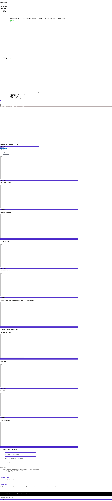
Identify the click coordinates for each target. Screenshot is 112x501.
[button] (3, 8)
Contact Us (5, 57)
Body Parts (6, 106)
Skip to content (3, 1)
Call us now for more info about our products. (14, 458)
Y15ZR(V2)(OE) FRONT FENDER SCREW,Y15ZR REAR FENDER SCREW (17, 300)
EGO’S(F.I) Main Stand (5, 212)
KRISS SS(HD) (3, 361)
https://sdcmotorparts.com (9, 473)
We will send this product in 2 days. (12, 454)
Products (5, 54)
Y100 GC (2, 390)
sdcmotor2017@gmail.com (9, 471)
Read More (12, 20)
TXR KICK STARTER (5, 420)
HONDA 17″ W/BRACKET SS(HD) (8, 449)
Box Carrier (11, 106)
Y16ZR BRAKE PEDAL (5, 241)
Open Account (5, 55)
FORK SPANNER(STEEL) (6, 182)
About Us (5, 11)
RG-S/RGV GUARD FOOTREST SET (9, 329)
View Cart (2, 499)
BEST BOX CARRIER (5, 271)
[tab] (40, 154)
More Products (6, 154)
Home (4, 10)
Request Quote (3, 148)
